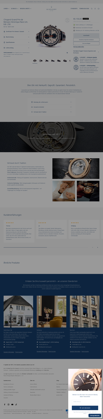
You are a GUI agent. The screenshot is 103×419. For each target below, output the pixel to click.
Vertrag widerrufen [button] (94, 415)
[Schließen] (98, 372)
